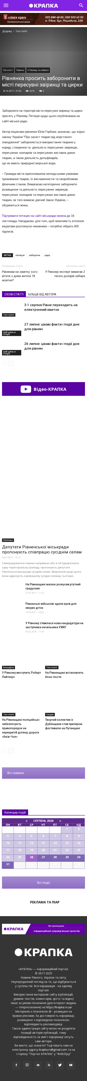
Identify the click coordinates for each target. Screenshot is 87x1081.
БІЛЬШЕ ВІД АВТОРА (42, 294)
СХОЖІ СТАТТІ (13, 294)
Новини (20, 70)
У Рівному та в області (38, 70)
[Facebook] (16, 1065)
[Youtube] (71, 1065)
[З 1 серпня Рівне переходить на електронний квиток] (12, 310)
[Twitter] (60, 1065)
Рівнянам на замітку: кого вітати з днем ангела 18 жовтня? (20, 276)
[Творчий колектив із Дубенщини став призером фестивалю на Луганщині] (65, 702)
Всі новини (15, 773)
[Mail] (38, 1065)
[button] (81, 5)
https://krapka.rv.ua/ (59, 1007)
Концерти (8, 667)
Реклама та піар (44, 902)
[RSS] (49, 1065)
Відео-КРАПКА (49, 389)
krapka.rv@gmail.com (53, 1049)
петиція (20, 255)
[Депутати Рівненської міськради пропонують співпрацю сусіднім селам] (43, 512)
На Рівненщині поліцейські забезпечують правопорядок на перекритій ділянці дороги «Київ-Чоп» (20, 728)
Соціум (50, 714)
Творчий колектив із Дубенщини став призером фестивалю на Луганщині (63, 724)
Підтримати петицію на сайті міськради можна (34, 215)
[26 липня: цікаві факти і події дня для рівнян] (12, 348)
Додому (7, 31)
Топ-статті (8, 70)
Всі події (43, 882)
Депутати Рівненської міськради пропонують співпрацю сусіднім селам (42, 549)
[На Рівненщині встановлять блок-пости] (65, 655)
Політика (8, 540)
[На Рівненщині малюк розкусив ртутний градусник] (12, 589)
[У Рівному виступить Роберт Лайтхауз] (22, 655)
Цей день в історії (9, 333)
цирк (47, 255)
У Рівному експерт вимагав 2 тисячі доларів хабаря (65, 274)
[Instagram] (27, 1065)
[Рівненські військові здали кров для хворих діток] (12, 609)
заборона (34, 255)
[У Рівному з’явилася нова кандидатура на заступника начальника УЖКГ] (12, 628)
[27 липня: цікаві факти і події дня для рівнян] (12, 329)
